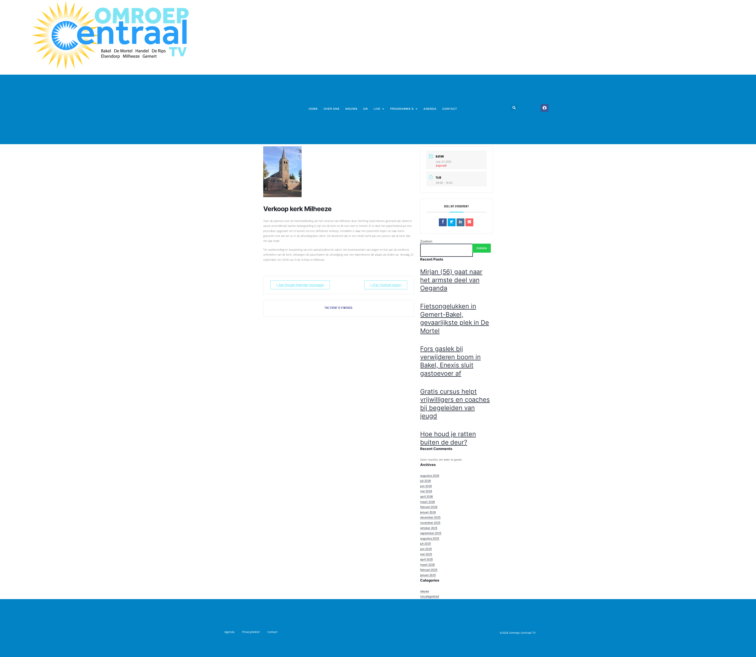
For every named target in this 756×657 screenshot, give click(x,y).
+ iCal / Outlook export (385, 285)
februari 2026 (428, 507)
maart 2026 (427, 501)
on (365, 108)
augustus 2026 (429, 475)
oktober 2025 (428, 528)
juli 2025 (425, 543)
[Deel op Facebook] (443, 222)
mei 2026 (426, 491)
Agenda (429, 108)
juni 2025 (426, 548)
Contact (449, 108)
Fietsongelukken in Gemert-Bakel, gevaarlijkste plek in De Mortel (454, 318)
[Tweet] (452, 222)
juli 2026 (425, 480)
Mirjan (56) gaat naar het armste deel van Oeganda (451, 280)
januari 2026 (428, 512)
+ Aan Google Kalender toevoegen (300, 285)
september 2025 (430, 533)
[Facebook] (544, 108)
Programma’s (402, 108)
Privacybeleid (250, 632)
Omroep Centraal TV (522, 633)
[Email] (469, 222)
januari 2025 (428, 575)
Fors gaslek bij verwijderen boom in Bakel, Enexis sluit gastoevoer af (450, 361)
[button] (514, 108)
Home (313, 108)
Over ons (331, 108)
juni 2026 (426, 486)
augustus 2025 (429, 538)
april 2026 (426, 496)
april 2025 (426, 559)
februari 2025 (428, 569)
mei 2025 (426, 554)
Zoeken (426, 241)
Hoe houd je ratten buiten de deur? (448, 438)
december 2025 (430, 517)
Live (377, 108)
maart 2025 (427, 564)
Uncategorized (429, 596)
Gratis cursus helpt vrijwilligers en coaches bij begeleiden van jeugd (455, 404)
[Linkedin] (460, 222)
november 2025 (430, 522)
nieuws (351, 108)
